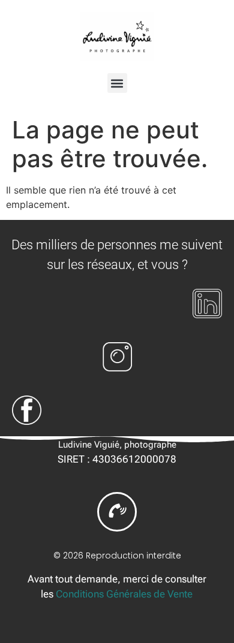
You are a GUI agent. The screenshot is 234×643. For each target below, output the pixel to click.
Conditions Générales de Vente (124, 594)
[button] (117, 83)
